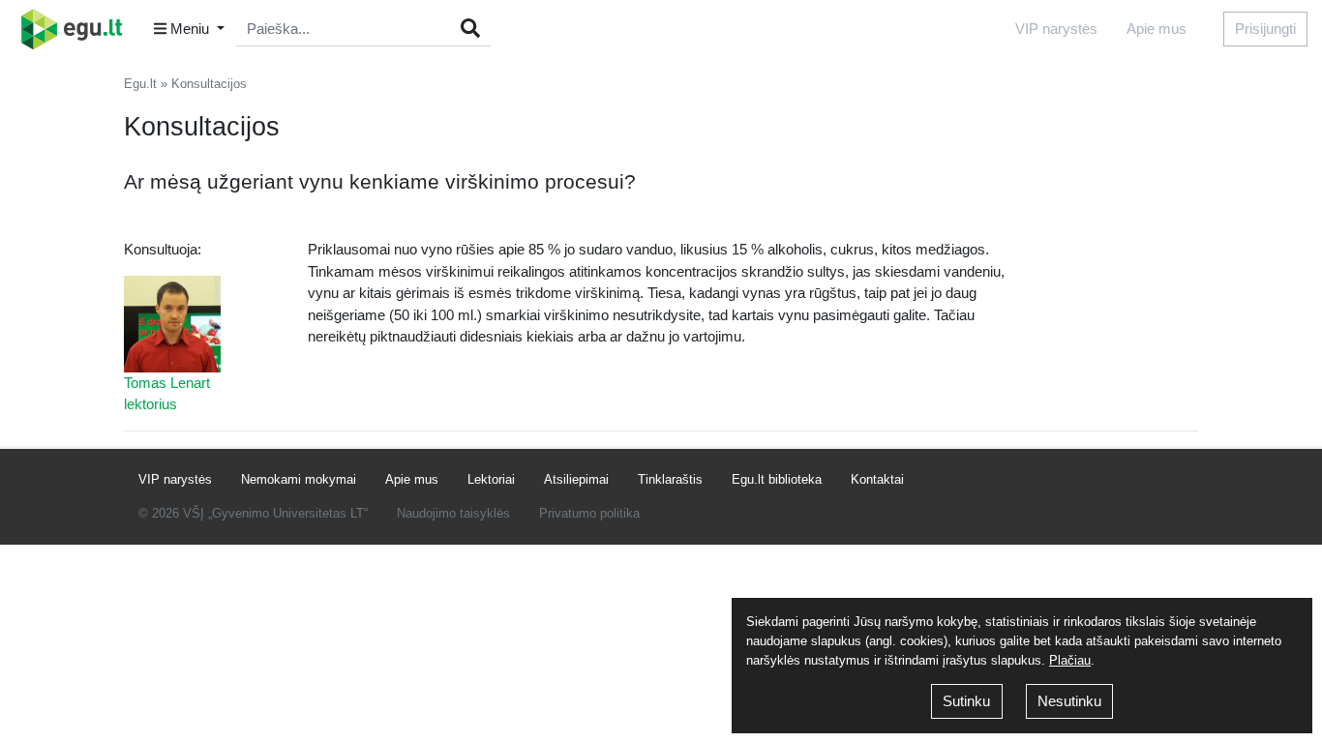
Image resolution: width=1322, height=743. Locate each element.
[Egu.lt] (78, 29)
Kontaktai (877, 479)
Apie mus (1157, 28)
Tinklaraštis (670, 479)
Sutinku (966, 701)
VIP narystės (1056, 28)
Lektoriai (491, 479)
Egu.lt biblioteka (777, 479)
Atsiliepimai (576, 479)
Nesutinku (1069, 701)
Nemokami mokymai (298, 479)
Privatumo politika (589, 513)
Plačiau (1070, 660)
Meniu (189, 28)
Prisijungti (1265, 28)
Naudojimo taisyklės (453, 513)
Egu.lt (140, 83)
